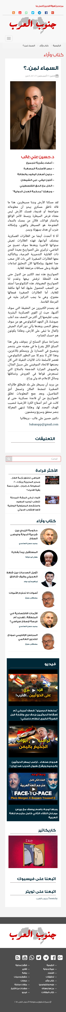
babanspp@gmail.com (43, 424)
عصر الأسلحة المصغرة (38, 168)
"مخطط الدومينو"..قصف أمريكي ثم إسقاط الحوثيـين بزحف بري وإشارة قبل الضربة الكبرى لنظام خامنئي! (34, 714)
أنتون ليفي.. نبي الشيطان (36, 180)
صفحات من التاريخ (19, 988)
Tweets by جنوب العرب (47, 898)
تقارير (24, 969)
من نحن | (59, 6)
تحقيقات (50, 977)
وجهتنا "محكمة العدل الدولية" (32, 191)
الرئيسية (57, 45)
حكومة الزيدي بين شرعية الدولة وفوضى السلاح (24, 534)
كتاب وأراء (44, 45)
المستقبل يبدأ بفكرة (24, 552)
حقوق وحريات (20, 977)
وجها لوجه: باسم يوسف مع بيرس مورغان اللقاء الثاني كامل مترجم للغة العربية (33, 813)
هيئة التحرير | (49, 6)
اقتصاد (51, 973)
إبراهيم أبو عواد (31, 582)
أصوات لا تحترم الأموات (23, 593)
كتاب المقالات (47, 992)
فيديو (50, 664)
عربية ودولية (48, 969)
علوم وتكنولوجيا (46, 984)
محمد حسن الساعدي (28, 543)
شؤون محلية (21, 965)
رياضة (24, 973)
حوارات (24, 980)
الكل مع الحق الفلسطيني (36, 185)
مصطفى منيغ (31, 598)
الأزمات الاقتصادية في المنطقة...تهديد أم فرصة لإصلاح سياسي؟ (24, 617)
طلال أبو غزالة (31, 557)
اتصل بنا (39, 6)
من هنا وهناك (48, 988)
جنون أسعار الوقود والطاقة (34, 174)
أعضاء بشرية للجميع (39, 162)
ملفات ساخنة (21, 984)
